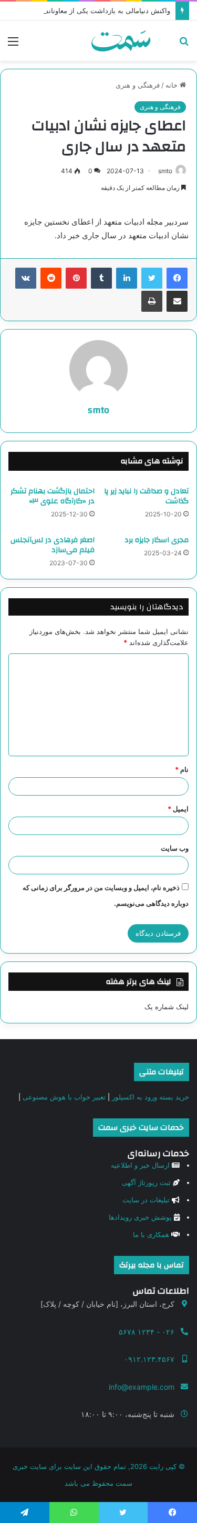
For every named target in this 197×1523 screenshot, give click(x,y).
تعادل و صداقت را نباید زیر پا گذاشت (146, 496)
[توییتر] (151, 278)
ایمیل (178, 809)
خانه (172, 85)
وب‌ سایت (175, 848)
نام (182, 769)
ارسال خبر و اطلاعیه (140, 1165)
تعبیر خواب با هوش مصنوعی (64, 1097)
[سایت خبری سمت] (121, 41)
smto (165, 171)
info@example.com (141, 1386)
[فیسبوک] (177, 278)
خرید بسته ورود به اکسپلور (150, 1097)
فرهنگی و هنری (138, 85)
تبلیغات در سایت (146, 1200)
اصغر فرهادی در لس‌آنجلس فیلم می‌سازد (53, 545)
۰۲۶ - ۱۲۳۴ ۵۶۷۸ (146, 1331)
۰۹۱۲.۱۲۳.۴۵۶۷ (149, 1359)
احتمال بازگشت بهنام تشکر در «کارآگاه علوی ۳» (53, 496)
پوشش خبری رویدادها (140, 1217)
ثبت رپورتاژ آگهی (146, 1182)
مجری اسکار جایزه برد (157, 540)
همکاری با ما (151, 1234)
